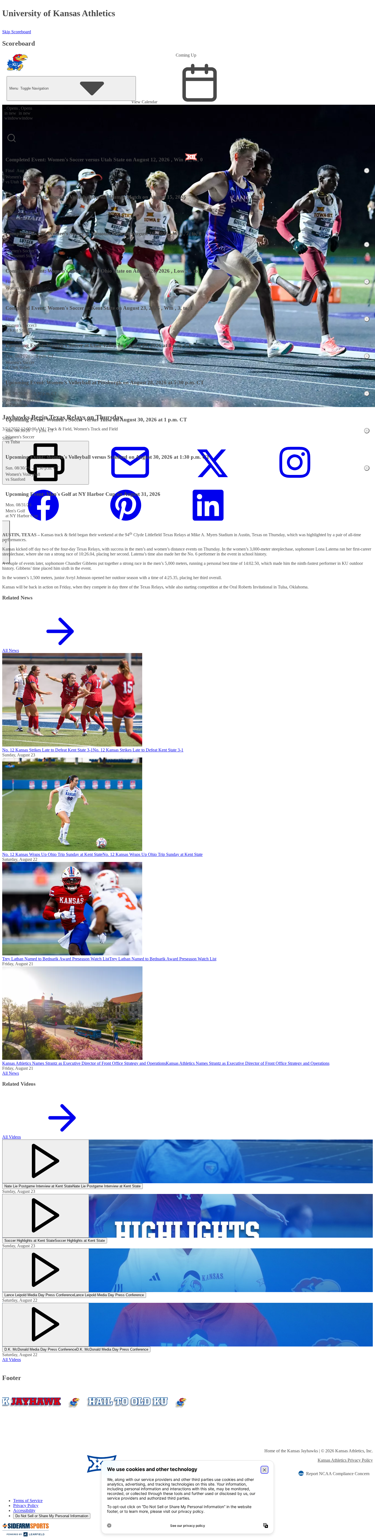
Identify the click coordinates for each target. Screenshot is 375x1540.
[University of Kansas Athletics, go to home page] (17, 63)
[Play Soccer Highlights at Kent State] (45, 1216)
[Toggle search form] (11, 138)
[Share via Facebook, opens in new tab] (43, 524)
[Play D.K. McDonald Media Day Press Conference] (45, 1325)
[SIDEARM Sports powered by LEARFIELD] (25, 1535)
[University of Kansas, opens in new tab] (34, 1464)
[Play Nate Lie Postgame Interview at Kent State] (45, 1161)
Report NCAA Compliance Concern (338, 1473)
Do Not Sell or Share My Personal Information (51, 1516)
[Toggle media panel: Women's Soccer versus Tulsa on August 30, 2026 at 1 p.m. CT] (367, 430)
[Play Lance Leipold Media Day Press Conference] (45, 1270)
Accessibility (24, 1510)
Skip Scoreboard (16, 31)
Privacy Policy (25, 1505)
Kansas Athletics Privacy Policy (345, 1460)
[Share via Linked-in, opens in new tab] (208, 524)
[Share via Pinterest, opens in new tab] (126, 524)
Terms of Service (28, 1500)
